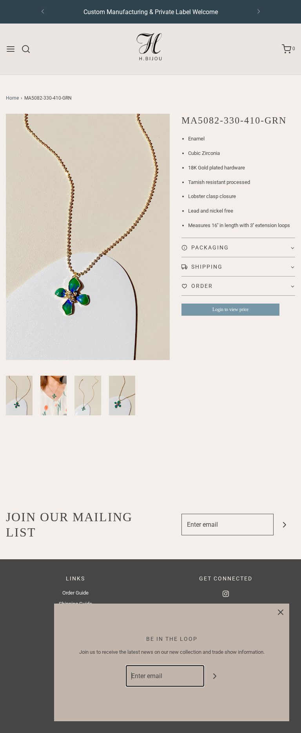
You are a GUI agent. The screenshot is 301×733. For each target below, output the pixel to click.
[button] (19, 395)
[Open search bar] (28, 49)
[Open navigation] (10, 49)
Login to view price (230, 309)
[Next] (258, 11)
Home (12, 98)
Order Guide (75, 593)
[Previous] (42, 11)
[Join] (284, 524)
